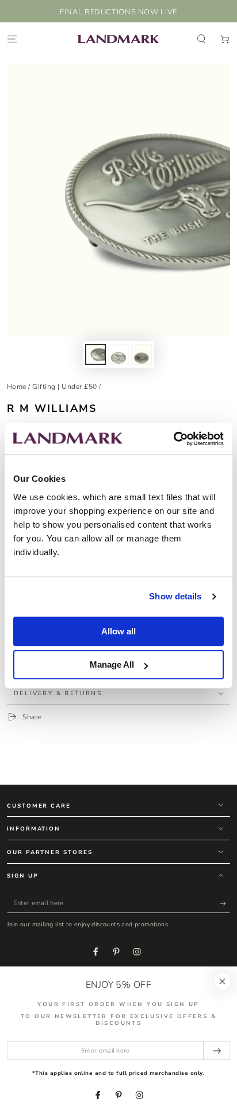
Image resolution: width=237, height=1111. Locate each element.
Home (16, 386)
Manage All (112, 664)
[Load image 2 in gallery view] (118, 354)
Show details (175, 596)
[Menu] (12, 38)
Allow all (118, 631)
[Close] (222, 981)
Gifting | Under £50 (64, 386)
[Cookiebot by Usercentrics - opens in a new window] (173, 438)
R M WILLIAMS (52, 408)
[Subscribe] (225, 904)
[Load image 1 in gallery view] (95, 354)
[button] (201, 38)
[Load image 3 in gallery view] (141, 354)
